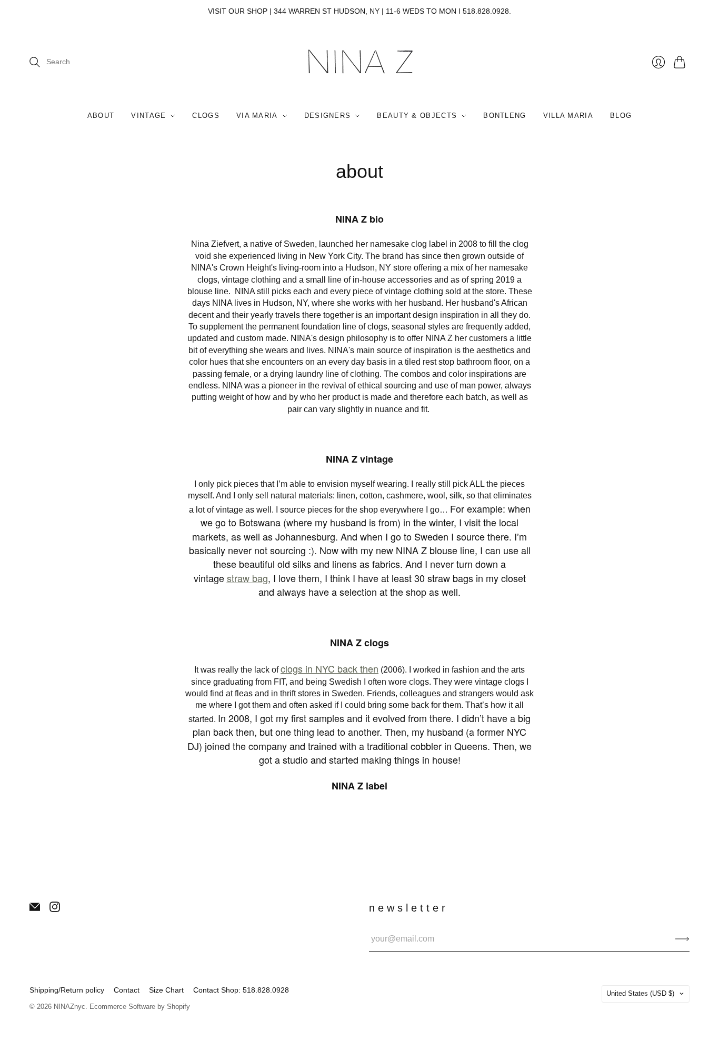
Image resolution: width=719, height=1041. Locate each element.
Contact (126, 990)
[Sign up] (682, 939)
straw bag (247, 578)
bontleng (504, 115)
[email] (34, 909)
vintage (148, 115)
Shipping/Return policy (66, 990)
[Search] (34, 62)
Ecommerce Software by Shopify (139, 1006)
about (101, 115)
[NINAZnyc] (360, 62)
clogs (205, 115)
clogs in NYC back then (329, 668)
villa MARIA (568, 115)
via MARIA (257, 115)
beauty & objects (417, 115)
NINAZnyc (69, 1006)
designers (327, 115)
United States (640, 993)
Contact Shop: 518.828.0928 (241, 990)
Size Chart (166, 990)
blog (621, 115)
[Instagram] (54, 909)
